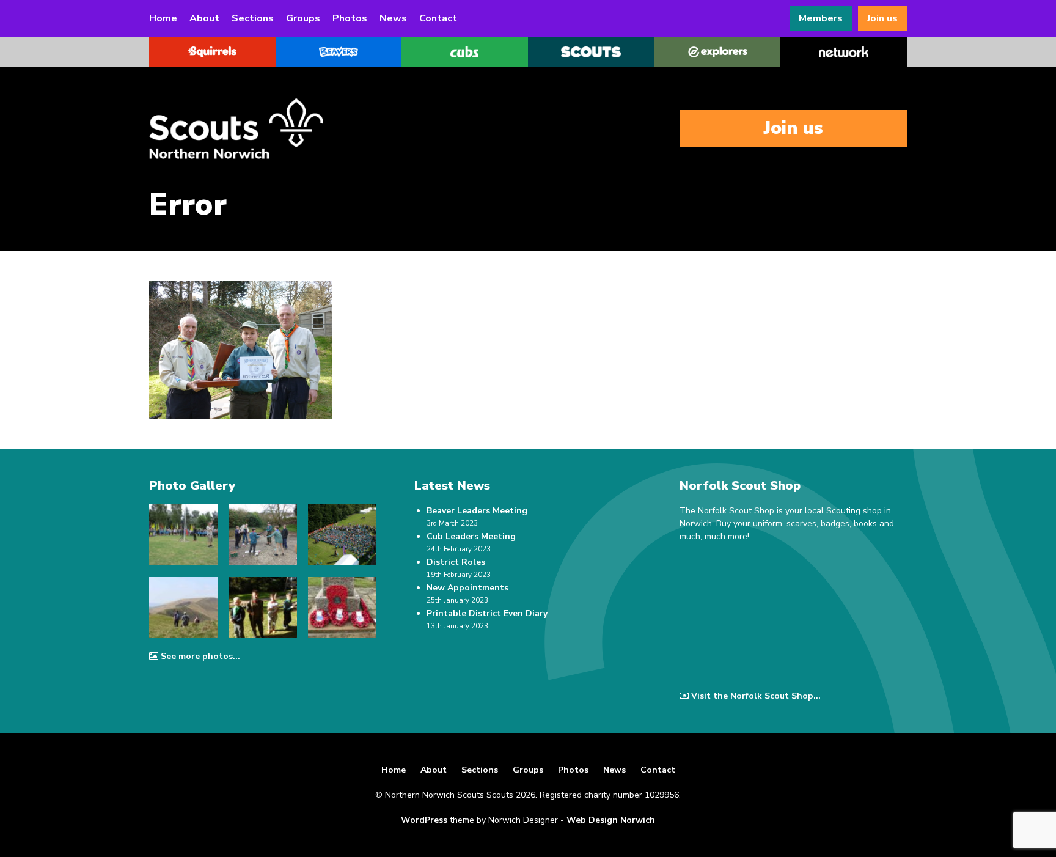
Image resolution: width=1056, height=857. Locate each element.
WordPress (424, 820)
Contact (438, 18)
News (393, 18)
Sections (253, 18)
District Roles (456, 562)
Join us (882, 18)
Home (163, 18)
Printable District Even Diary (487, 613)
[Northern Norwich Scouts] (271, 128)
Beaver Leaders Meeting (477, 511)
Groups (303, 18)
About (204, 18)
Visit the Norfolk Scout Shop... (756, 696)
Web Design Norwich (610, 820)
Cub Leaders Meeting (471, 536)
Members (821, 18)
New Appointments (467, 588)
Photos (349, 18)
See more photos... (200, 656)
